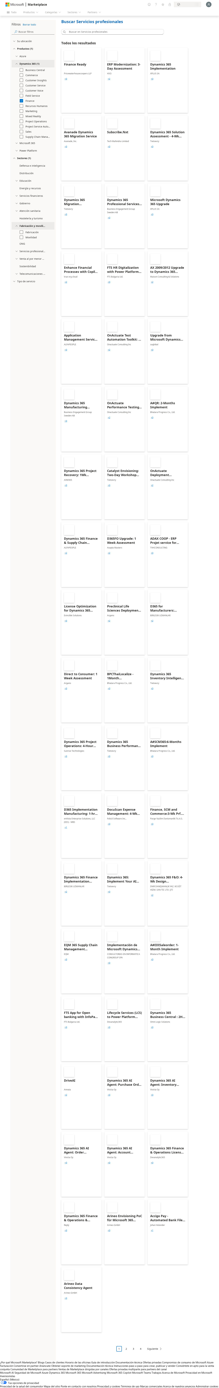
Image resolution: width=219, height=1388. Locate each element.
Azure (45, 1372)
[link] (81, 80)
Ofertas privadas (152, 1362)
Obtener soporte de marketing (68, 1365)
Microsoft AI (7, 1372)
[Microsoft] (14, 5)
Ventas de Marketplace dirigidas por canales (83, 1369)
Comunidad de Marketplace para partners (34, 1369)
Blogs (41, 1362)
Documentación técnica (128, 1362)
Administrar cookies (207, 1386)
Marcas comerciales (151, 1386)
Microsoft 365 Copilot (119, 1372)
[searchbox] (36, 31)
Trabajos (156, 1372)
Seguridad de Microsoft (28, 1372)
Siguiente (152, 1348)
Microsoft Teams (141, 1372)
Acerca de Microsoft (173, 1372)
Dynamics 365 (57, 1372)
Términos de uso (130, 1386)
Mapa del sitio (52, 1386)
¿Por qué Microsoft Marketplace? (18, 1362)
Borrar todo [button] (29, 24)
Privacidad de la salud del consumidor (21, 1386)
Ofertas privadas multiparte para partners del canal (138, 1369)
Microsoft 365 (73, 1372)
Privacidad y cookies (108, 1386)
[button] (64, 32)
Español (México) (10, 1379)
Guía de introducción (103, 1362)
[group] (66, 78)
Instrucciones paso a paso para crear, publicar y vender (145, 1365)
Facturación (6, 1365)
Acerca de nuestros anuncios (179, 1386)
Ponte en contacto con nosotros (78, 1386)
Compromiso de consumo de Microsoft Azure (188, 1362)
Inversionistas (7, 1376)
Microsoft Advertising (94, 1372)
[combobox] (113, 32)
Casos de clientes (54, 1362)
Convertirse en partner (26, 1365)
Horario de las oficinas (78, 1362)
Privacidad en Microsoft (198, 1372)
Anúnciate (45, 1365)
